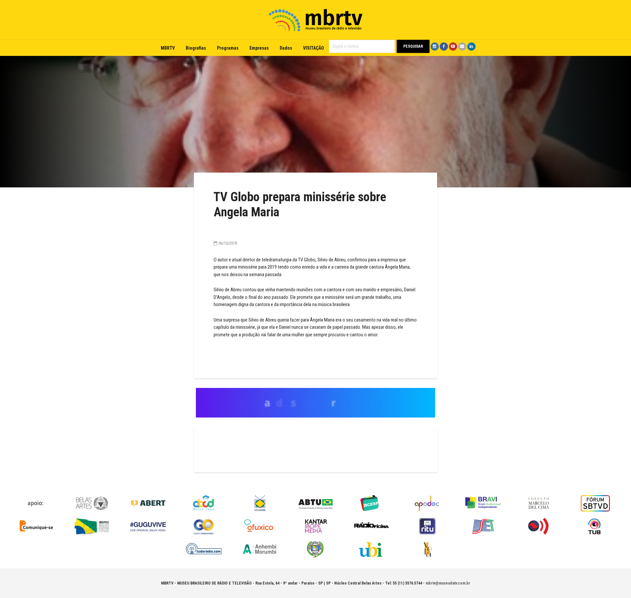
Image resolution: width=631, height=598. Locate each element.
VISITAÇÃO (313, 48)
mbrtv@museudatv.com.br (448, 583)
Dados (286, 48)
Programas (228, 48)
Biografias (196, 48)
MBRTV (168, 48)
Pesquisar (413, 46)
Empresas (259, 48)
